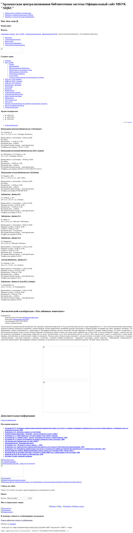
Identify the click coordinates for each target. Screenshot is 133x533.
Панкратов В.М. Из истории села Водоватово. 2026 (24, 454)
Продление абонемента (13, 43)
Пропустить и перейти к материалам (18, 13)
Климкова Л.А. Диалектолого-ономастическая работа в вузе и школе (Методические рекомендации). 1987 (44, 447)
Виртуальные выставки (13, 96)
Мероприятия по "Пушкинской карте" (19, 443)
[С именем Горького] (8, 461)
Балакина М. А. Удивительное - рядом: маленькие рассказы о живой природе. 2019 (36, 437)
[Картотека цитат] (7, 460)
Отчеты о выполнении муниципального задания (26, 77)
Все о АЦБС (20, 34)
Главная (8, 60)
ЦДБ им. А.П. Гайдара (13, 83)
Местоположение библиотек (19, 68)
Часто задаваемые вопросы (14, 105)
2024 (7, 119)
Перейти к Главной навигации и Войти (19, 15)
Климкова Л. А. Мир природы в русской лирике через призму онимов (31, 436)
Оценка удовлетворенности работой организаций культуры (26, 103)
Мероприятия (14, 66)
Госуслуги (8, 102)
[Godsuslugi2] (6, 478)
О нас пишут (13, 75)
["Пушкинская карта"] (12, 476)
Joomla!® (13, 524)
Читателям (8, 87)
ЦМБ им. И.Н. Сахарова (13, 81)
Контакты (8, 37)
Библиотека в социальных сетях (20, 70)
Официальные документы (18, 72)
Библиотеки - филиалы (13, 85)
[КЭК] (41, 482)
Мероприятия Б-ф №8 (49, 34)
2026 (7, 115)
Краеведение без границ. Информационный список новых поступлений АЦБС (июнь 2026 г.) (39, 450)
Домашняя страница (8, 34)
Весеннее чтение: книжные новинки (18, 456)
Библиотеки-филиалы (33, 34)
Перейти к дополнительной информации (19, 17)
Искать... (4, 498)
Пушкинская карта (11, 107)
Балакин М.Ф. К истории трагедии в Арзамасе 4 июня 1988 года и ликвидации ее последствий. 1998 (42, 452)
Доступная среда (11, 100)
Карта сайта (9, 41)
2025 (7, 117)
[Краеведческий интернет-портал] (13, 480)
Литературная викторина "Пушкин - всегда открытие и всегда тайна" (31, 434)
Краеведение (9, 90)
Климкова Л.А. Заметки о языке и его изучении (23, 432)
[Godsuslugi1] (6, 510)
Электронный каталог (13, 39)
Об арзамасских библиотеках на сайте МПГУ (22, 441)
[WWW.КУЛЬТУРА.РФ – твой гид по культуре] (18, 463)
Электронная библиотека (14, 94)
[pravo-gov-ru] (6, 508)
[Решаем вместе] (7, 512)
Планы (11, 64)
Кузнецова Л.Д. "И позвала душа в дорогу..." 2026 (23, 445)
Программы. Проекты (17, 74)
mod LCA (130, 122)
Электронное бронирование (15, 45)
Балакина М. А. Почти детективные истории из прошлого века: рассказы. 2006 (35, 439)
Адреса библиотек (11, 125)
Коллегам (8, 89)
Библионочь (9, 98)
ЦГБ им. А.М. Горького (13, 79)
